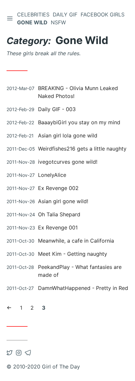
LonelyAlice (52, 175)
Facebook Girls (103, 14)
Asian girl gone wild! (63, 201)
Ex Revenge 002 (58, 188)
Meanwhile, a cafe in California (76, 240)
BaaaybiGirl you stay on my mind (79, 122)
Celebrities (33, 14)
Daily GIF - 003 (57, 109)
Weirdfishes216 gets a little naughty (82, 148)
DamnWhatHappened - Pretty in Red (83, 288)
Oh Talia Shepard (59, 214)
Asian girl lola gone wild (67, 135)
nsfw (58, 22)
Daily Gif (65, 14)
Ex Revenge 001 (58, 227)
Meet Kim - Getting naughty (72, 253)
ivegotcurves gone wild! (67, 161)
